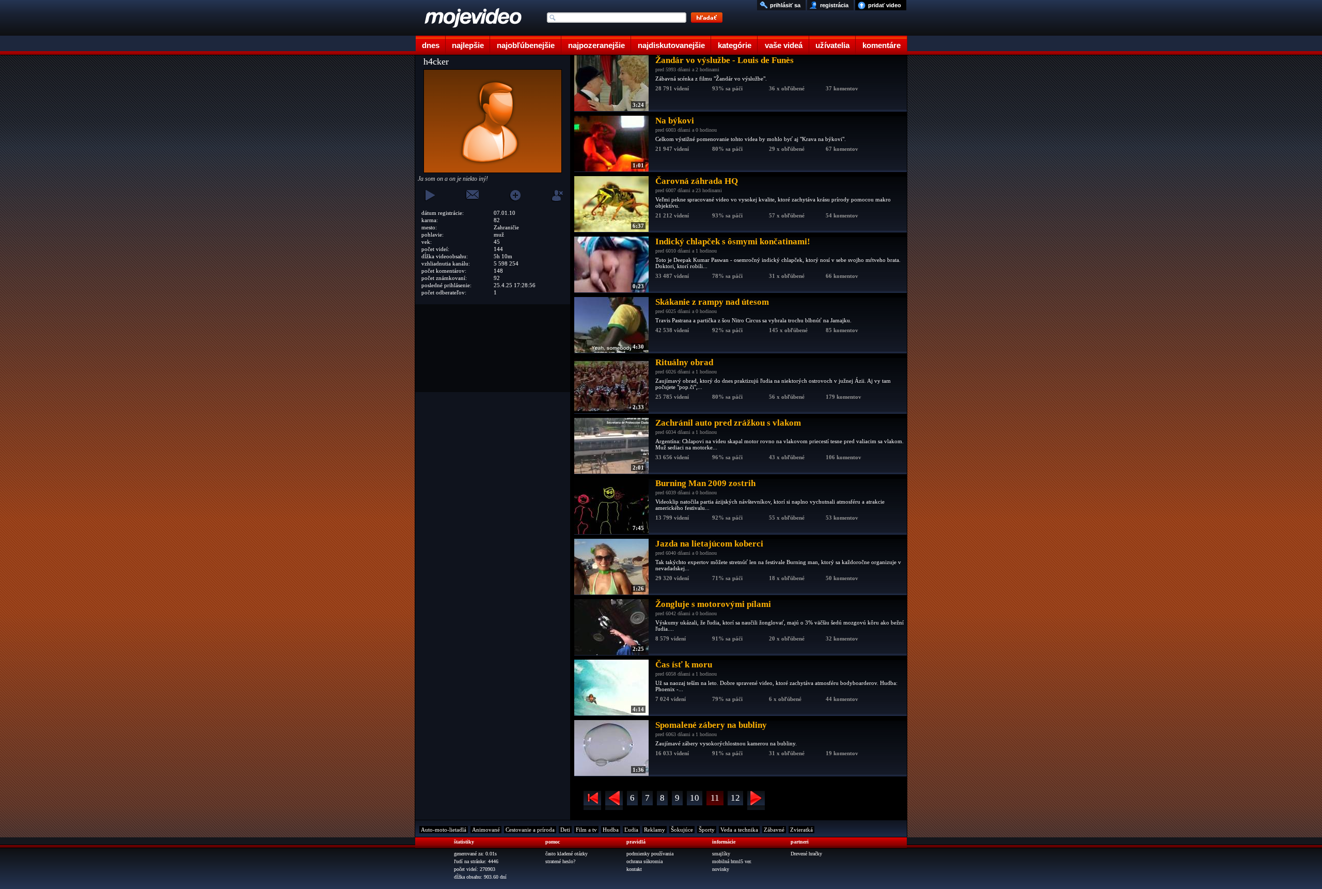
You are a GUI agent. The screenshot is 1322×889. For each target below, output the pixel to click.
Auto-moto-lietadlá (443, 829)
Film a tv (586, 829)
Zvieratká (801, 829)
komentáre (881, 45)
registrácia (834, 5)
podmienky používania (649, 853)
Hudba (611, 829)
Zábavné (774, 829)
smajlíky (721, 853)
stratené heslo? (560, 861)
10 (694, 798)
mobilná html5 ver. (732, 861)
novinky (720, 869)
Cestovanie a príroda (530, 829)
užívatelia (832, 45)
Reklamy (654, 829)
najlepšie (468, 45)
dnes (430, 45)
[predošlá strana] (614, 800)
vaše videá (783, 45)
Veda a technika (739, 829)
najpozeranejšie (596, 45)
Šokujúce (682, 829)
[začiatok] (592, 800)
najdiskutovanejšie (671, 45)
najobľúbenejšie (526, 45)
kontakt (634, 869)
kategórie (734, 45)
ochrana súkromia (644, 861)
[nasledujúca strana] (756, 800)
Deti (565, 829)
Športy (707, 829)
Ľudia (631, 829)
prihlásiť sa (785, 5)
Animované (486, 829)
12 (735, 798)
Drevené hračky (806, 853)
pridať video (884, 5)
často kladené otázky (566, 853)
